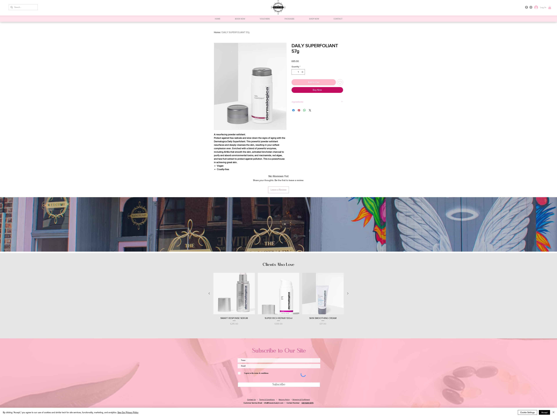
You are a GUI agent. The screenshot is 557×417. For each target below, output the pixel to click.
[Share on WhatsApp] (304, 115)
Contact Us (251, 400)
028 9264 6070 (307, 403)
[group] (278, 301)
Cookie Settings (527, 412)
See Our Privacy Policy (127, 412)
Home (217, 32)
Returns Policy (284, 400)
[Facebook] (526, 7)
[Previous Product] (209, 293)
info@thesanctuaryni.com (273, 403)
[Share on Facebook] (293, 115)
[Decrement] (294, 76)
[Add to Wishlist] (340, 87)
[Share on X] (310, 115)
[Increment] (302, 76)
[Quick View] (234, 293)
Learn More (335, 65)
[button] (549, 7)
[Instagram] (530, 7)
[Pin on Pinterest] (299, 115)
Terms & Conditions (267, 400)
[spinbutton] (298, 76)
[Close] (553, 412)
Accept (544, 412)
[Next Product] (348, 293)
